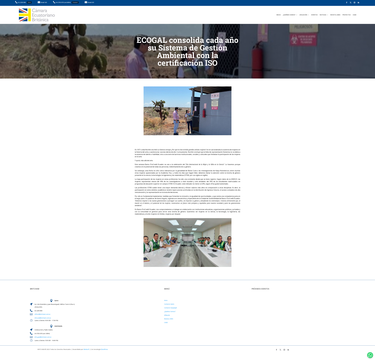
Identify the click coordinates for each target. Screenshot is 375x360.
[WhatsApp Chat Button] (370, 355)
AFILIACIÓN (303, 15)
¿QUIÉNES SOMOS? (289, 15)
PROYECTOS (346, 15)
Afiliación (167, 315)
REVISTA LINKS (335, 15)
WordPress (104, 349)
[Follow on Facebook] (346, 2)
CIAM (354, 15)
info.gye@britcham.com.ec (43, 337)
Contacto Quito (169, 304)
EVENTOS (314, 15)
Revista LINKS (168, 319)
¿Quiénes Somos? (170, 311)
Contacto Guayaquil (170, 308)
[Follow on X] (350, 2)
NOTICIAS (323, 15)
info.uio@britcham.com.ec (43, 318)
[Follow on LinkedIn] (358, 2)
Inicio (165, 300)
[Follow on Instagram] (354, 2)
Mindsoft (86, 349)
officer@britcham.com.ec (42, 314)
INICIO (278, 15)
